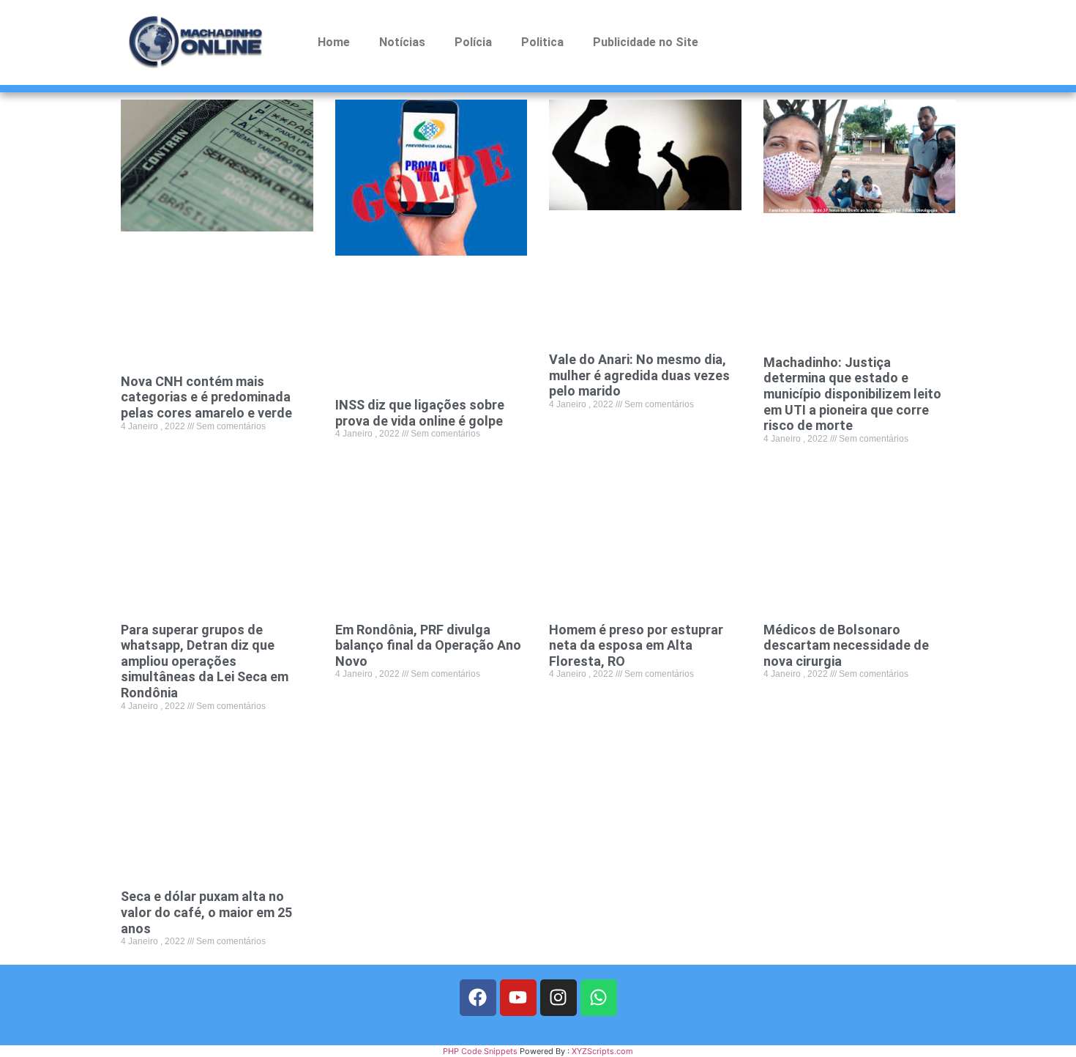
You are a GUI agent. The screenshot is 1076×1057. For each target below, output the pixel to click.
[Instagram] (558, 997)
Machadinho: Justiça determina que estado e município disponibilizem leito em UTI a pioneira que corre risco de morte (852, 394)
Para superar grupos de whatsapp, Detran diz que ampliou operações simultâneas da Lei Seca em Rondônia (204, 661)
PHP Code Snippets (480, 1051)
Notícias (402, 42)
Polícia (473, 42)
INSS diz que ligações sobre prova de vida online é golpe (419, 413)
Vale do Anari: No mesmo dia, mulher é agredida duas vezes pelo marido (639, 375)
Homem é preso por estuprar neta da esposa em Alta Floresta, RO (636, 645)
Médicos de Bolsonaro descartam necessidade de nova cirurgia (846, 645)
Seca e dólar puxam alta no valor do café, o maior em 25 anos (206, 912)
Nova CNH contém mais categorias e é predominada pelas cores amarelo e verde (206, 397)
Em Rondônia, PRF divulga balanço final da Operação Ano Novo (428, 645)
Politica (542, 42)
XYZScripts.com (602, 1051)
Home (334, 42)
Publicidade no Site (645, 42)
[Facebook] (478, 997)
